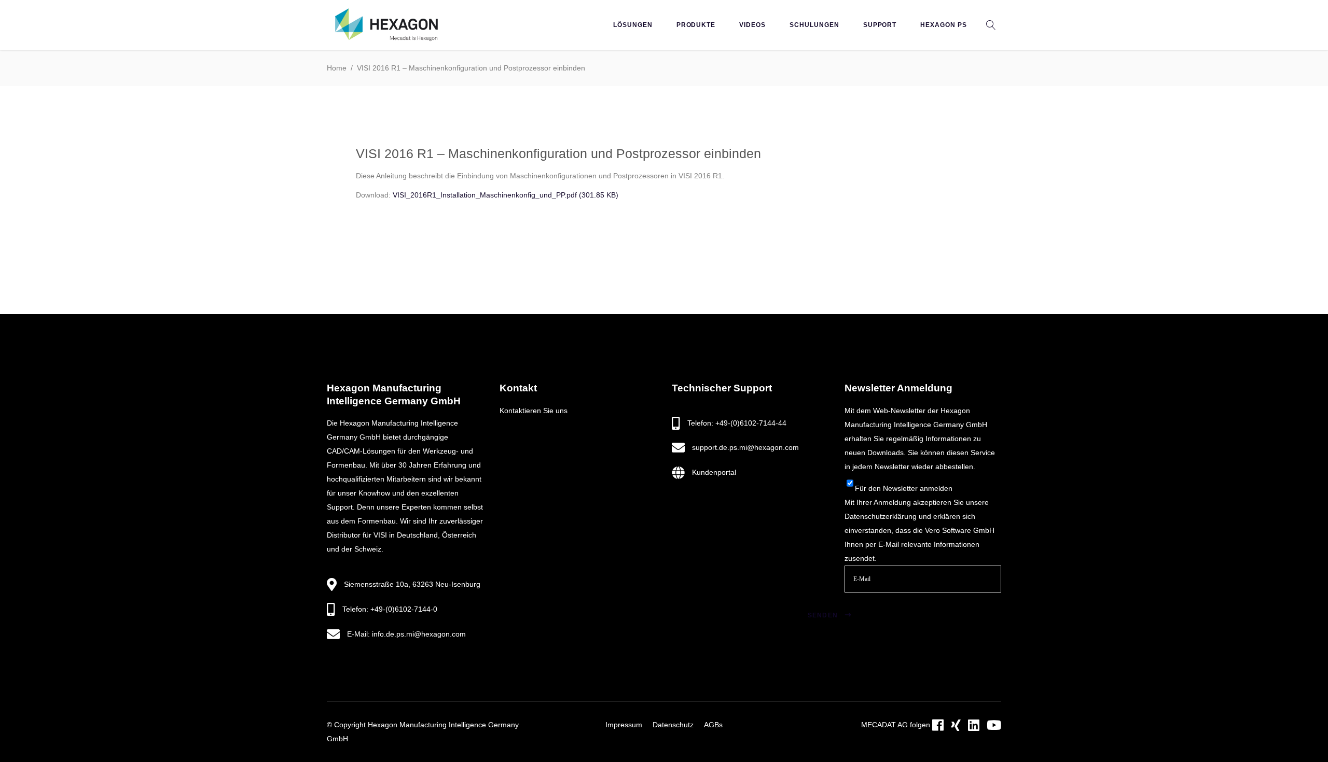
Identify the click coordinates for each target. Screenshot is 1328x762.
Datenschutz (673, 725)
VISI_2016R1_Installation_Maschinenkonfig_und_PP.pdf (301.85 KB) (505, 195)
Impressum (623, 725)
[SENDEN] (862, 602)
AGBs (713, 725)
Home (337, 68)
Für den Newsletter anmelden (903, 488)
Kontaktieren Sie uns (534, 410)
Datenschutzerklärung (881, 516)
